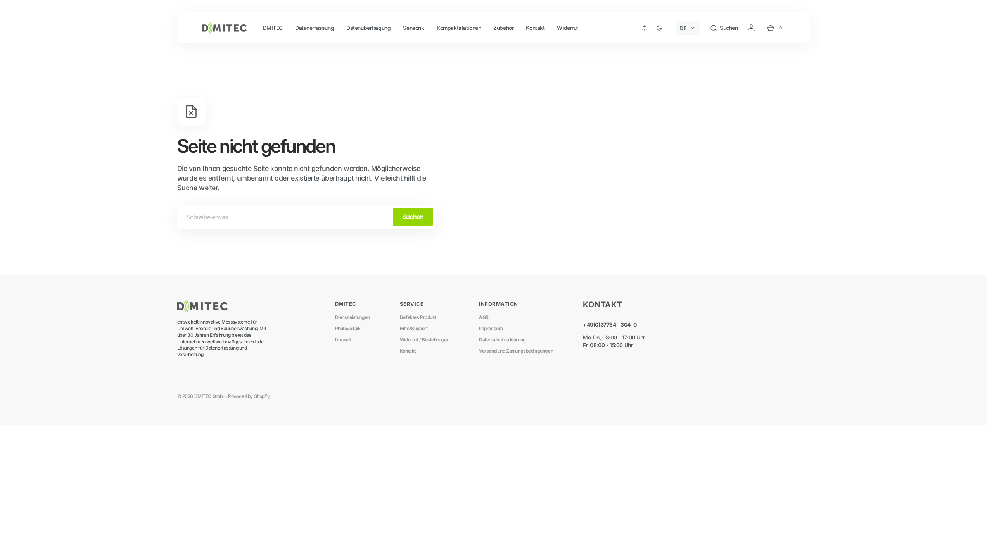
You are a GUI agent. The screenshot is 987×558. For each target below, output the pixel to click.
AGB (484, 317)
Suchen (412, 216)
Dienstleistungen (352, 317)
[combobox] (306, 217)
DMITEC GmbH (210, 396)
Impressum (491, 328)
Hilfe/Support (414, 328)
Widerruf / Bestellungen (424, 340)
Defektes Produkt (418, 317)
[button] (724, 27)
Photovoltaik (348, 328)
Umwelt (343, 340)
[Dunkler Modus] (652, 28)
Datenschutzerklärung (502, 340)
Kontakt (408, 351)
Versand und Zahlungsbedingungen (516, 351)
